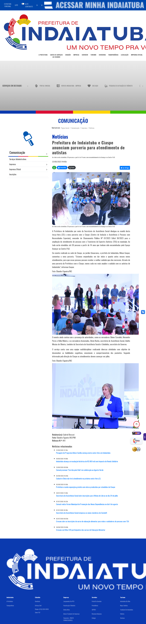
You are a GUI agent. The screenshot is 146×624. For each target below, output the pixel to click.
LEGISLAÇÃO (124, 55)
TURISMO (93, 55)
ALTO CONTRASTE (29, 5)
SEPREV (94, 610)
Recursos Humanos (97, 614)
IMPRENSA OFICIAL (137, 55)
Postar (72, 167)
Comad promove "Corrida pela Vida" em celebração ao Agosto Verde (79, 470)
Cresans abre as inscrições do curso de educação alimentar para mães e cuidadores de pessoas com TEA (92, 521)
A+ (42, 5)
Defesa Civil (38, 605)
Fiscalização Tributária (69, 605)
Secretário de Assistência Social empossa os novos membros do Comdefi (81, 512)
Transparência (10, 605)
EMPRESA (76, 55)
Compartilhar (63, 167)
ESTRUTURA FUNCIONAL (7, 5)
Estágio (94, 618)
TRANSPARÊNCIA (113, 55)
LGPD (16, 5)
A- (37, 5)
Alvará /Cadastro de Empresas (71, 614)
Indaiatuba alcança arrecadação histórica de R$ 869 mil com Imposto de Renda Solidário (87, 461)
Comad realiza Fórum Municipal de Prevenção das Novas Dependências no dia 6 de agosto (87, 504)
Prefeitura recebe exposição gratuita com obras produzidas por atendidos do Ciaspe (85, 487)
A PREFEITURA (43, 55)
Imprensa (84, 128)
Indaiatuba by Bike (125, 601)
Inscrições (12, 174)
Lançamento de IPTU (68, 601)
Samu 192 (37, 612)
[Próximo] (142, 85)
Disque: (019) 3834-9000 (42, 609)
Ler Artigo (125, 168)
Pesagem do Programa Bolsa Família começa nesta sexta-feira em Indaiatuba (83, 452)
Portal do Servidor (97, 601)
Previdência (95, 605)
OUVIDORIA (102, 55)
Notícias (91, 128)
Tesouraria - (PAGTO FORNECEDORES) (68, 619)
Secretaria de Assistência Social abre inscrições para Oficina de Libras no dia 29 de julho (87, 495)
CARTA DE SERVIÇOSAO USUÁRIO (56, 56)
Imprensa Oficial (15, 169)
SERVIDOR (85, 55)
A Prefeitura (10, 601)
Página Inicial (65, 128)
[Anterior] (27, 85)
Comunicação (75, 128)
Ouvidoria (37, 601)
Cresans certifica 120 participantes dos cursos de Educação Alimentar (80, 529)
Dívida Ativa (66, 610)
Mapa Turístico (124, 605)
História (122, 614)
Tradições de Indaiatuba (126, 610)
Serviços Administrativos (17, 159)
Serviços (122, 618)
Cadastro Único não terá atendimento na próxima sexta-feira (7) (78, 478)
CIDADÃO (68, 55)
